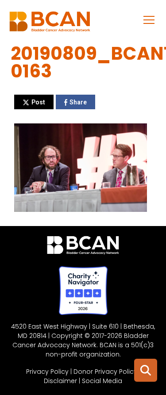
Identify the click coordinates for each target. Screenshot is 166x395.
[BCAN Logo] (83, 247)
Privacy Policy (47, 371)
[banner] (50, 24)
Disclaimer (60, 380)
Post (38, 102)
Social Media (102, 380)
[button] (149, 19)
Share (78, 102)
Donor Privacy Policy (105, 371)
